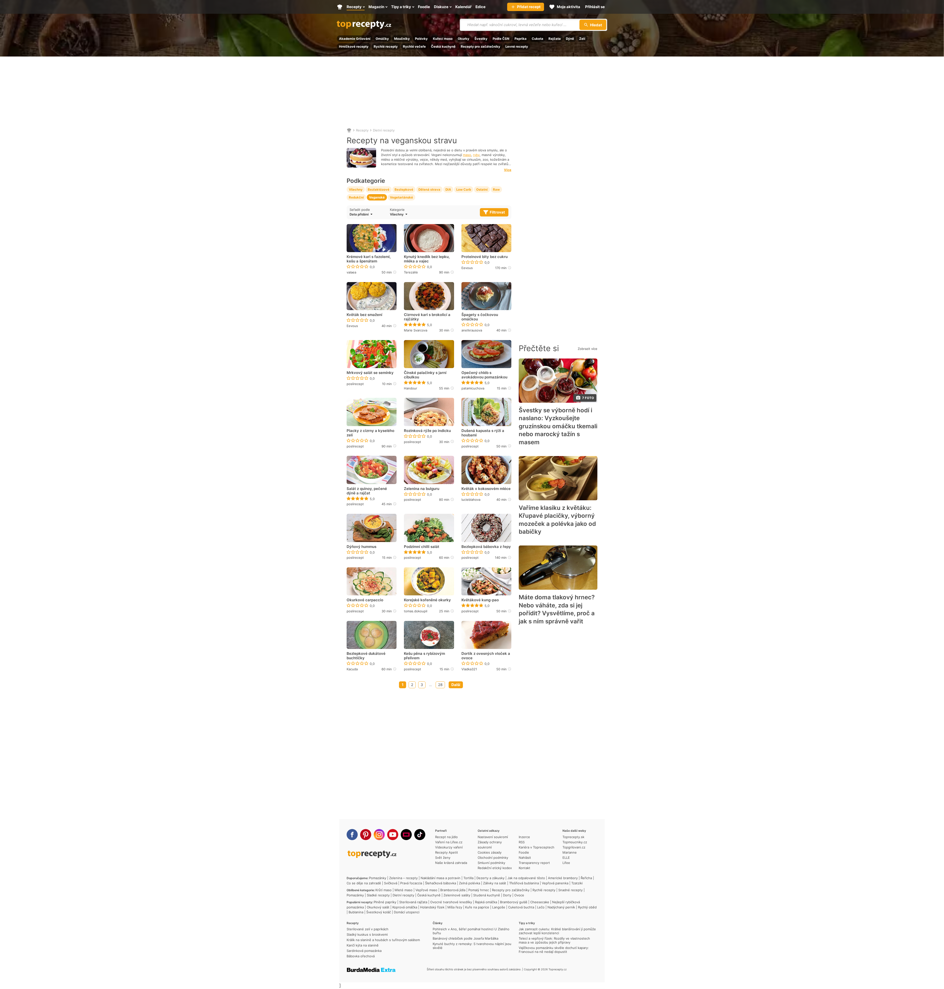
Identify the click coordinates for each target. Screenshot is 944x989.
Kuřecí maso (443, 39)
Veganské (377, 197)
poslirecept (355, 384)
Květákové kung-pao (480, 600)
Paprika (521, 39)
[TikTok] (419, 834)
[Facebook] (352, 834)
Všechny (356, 189)
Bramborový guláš (513, 902)
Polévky (421, 39)
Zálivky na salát (494, 883)
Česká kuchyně (443, 46)
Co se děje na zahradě (364, 883)
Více (507, 170)
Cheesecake (539, 902)
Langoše (498, 907)
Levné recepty (516, 46)
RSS (522, 842)
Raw (496, 189)
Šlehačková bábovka (440, 883)
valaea (351, 272)
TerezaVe (411, 272)
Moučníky (402, 39)
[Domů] (349, 130)
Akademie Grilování (354, 39)
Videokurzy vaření (449, 847)
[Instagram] (379, 834)
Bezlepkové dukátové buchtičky (366, 655)
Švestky (480, 39)
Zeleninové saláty (456, 895)
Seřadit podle (360, 210)
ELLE (566, 858)
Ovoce (519, 895)
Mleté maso (404, 890)
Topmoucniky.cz (574, 842)
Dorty (507, 895)
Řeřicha (586, 878)
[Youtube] (392, 834)
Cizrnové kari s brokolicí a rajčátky (427, 317)
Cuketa (537, 39)
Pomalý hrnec (478, 890)
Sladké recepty (378, 895)
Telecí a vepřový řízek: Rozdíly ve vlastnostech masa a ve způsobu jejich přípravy (554, 940)
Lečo (541, 907)
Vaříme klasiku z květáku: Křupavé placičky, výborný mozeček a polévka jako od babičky (557, 519)
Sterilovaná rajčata (413, 902)
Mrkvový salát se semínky (370, 373)
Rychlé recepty (386, 46)
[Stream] (406, 834)
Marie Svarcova (415, 330)
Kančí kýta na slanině (363, 945)
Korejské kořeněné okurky (427, 600)
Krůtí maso (383, 890)
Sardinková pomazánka (364, 951)
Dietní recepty (384, 130)
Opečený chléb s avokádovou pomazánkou (484, 375)
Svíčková (390, 883)
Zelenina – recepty (403, 878)
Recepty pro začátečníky (480, 46)
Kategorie (397, 210)
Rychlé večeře (414, 46)
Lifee (566, 863)
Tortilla (468, 878)
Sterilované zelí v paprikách (367, 929)
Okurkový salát (378, 907)
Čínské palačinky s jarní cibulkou (425, 375)
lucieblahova (470, 500)
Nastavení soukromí (493, 837)
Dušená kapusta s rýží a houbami (482, 433)
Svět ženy (442, 858)
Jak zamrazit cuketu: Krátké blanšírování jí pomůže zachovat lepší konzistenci (557, 931)
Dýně (570, 39)
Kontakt (524, 868)
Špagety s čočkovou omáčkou (479, 317)
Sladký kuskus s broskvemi (367, 934)
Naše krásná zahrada (451, 863)
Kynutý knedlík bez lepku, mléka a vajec (427, 259)
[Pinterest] (365, 834)
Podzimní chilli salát (421, 547)
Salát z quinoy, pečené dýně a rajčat (367, 491)
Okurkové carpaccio (365, 600)
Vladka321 (469, 669)
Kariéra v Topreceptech (536, 847)
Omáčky (382, 39)
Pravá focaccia (411, 883)
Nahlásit (525, 858)
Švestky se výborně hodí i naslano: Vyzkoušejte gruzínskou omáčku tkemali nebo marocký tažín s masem (558, 426)
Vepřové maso (426, 890)
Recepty (362, 130)
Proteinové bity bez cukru (484, 257)
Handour (410, 388)
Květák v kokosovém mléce (486, 489)
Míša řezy (454, 907)
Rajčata (554, 39)
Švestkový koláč (378, 912)
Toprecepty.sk (573, 837)
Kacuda (352, 669)
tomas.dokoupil (415, 611)
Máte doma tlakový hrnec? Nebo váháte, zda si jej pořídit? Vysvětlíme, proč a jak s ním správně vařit (557, 609)
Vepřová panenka (555, 883)
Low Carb (463, 189)
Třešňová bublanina (524, 883)
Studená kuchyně (486, 895)
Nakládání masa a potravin (440, 878)
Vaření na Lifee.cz (448, 842)
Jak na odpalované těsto (526, 878)
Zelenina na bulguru (421, 489)
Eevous (467, 268)
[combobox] (422, 214)
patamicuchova (472, 388)
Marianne (569, 852)
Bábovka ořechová (361, 956)
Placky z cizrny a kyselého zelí (370, 433)
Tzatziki (577, 883)
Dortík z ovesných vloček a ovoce (485, 655)
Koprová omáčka (404, 907)
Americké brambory (563, 878)
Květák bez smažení (364, 315)
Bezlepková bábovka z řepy (486, 547)
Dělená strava (429, 189)
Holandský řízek (432, 907)
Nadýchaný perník (561, 907)
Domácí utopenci (406, 912)
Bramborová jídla (452, 890)
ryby (476, 155)
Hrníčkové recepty (354, 46)
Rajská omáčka (486, 902)
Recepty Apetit (446, 852)
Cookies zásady (490, 852)
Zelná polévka (469, 883)
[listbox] (368, 214)
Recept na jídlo (446, 837)
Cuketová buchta (521, 907)
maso (467, 155)
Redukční (356, 197)
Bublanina (356, 912)
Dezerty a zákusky (490, 878)
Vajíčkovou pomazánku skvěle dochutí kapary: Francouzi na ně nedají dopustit (554, 950)
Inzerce (524, 837)
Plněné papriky (385, 902)
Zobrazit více (587, 349)
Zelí (582, 39)
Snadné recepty (570, 890)
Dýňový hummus (361, 547)
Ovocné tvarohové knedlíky (451, 902)
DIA (448, 189)
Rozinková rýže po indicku (427, 431)
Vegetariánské (401, 197)
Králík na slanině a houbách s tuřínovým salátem (383, 940)
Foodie (524, 852)
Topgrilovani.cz (573, 847)
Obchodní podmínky (493, 858)
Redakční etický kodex (495, 868)
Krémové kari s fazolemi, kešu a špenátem (369, 259)
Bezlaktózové (378, 189)
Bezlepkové (404, 189)
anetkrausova (471, 330)
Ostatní (482, 189)
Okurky (463, 39)
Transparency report (534, 863)
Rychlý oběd (587, 907)
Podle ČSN (501, 39)
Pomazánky (377, 878)
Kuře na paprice (477, 907)
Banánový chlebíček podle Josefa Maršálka (465, 938)
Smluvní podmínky (491, 863)
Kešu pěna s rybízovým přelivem (424, 655)
